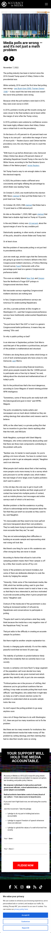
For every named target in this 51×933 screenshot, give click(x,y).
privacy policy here (21, 909)
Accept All (25, 915)
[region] (25, 913)
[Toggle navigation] (46, 4)
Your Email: (9, 849)
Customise (25, 921)
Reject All (25, 928)
